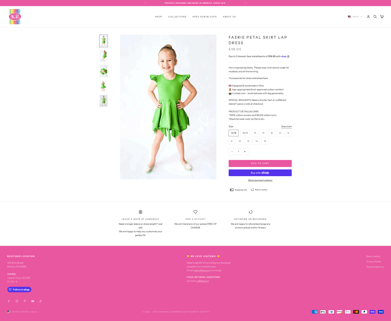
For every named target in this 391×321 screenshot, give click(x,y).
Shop (158, 16)
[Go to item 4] (103, 86)
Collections (177, 16)
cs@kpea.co (203, 280)
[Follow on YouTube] (32, 301)
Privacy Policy (373, 261)
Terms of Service (375, 266)
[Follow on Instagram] (16, 301)
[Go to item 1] (103, 41)
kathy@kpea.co (202, 270)
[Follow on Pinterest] (24, 301)
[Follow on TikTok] (40, 301)
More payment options (260, 180)
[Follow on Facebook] (8, 301)
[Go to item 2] (103, 56)
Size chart (286, 126)
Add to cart (260, 163)
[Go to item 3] (103, 71)
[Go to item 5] (103, 101)
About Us (229, 16)
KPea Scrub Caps (205, 16)
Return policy (373, 256)
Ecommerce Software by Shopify (190, 312)
